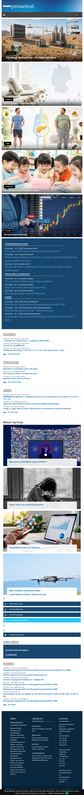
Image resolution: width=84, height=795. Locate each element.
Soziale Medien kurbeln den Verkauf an (24, 547)
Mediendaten (36, 760)
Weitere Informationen (56, 793)
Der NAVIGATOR (11, 655)
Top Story (11, 53)
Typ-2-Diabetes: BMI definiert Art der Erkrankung (23, 147)
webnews (35, 749)
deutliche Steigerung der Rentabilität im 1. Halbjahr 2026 (23, 680)
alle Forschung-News (14, 382)
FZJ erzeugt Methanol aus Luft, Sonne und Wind (31, 57)
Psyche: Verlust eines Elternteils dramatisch (26, 504)
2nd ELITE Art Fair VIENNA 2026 (13, 345)
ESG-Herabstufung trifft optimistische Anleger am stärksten (28, 281)
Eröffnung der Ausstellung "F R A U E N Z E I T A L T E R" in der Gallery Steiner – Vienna (33, 350)
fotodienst (41, 749)
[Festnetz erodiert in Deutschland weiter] (42, 84)
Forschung (9, 186)
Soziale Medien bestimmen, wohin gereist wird (27, 594)
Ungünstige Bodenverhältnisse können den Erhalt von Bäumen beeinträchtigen (31, 404)
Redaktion (35, 740)
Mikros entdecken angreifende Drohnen (24, 590)
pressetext (35, 747)
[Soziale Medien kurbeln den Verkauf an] (42, 531)
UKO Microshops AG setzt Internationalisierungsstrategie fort (25, 675)
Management (36, 758)
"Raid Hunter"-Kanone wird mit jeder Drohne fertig (25, 287)
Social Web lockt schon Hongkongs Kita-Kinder (21, 190)
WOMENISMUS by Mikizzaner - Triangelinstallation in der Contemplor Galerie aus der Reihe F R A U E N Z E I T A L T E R (41, 398)
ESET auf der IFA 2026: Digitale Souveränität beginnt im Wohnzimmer (32, 251)
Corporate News (47, 756)
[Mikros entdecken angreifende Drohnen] (42, 574)
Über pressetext (36, 756)
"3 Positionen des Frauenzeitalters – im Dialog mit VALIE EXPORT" (26, 341)
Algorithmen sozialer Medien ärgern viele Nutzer (20, 369)
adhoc (40, 747)
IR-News (8, 230)
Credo (49, 758)
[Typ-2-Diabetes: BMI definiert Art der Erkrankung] (42, 128)
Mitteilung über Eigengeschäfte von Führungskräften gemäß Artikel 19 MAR (35, 304)
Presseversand (36, 738)
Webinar (45, 740)
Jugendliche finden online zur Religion (16, 378)
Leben (8, 143)
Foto (40, 740)
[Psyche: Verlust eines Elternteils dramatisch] (42, 488)
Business (9, 99)
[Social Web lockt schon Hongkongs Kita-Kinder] (42, 171)
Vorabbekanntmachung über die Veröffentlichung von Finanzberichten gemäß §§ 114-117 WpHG (37, 670)
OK (67, 793)
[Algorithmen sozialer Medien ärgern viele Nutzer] (42, 445)
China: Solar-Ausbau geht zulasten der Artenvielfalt (25, 293)
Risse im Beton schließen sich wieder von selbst (20, 373)
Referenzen (44, 760)
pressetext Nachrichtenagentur (17, 650)
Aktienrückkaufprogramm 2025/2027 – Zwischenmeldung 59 (29, 310)
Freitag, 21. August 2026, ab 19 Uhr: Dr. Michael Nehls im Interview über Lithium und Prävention (37, 408)
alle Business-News (13, 354)
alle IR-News (11, 705)
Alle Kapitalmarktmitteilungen (15, 235)
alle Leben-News (12, 412)
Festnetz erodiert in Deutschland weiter (19, 103)
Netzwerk (44, 758)
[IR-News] (42, 215)
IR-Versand (44, 738)
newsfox (45, 747)
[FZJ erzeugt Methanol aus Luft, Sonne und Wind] (42, 40)
